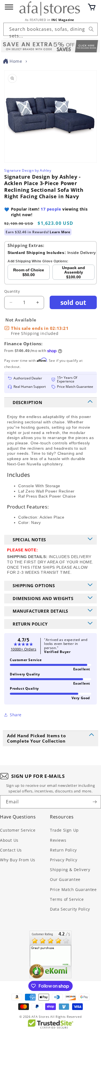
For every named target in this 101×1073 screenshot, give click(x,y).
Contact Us (11, 850)
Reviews (58, 840)
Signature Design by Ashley (27, 170)
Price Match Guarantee (73, 889)
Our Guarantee (65, 879)
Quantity (12, 291)
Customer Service (18, 830)
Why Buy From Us (17, 859)
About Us (9, 840)
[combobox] (50, 29)
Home (16, 61)
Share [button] (16, 714)
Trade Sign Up (64, 830)
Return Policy (63, 850)
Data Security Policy (70, 909)
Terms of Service (67, 899)
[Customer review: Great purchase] (50, 954)
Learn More (60, 232)
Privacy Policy (63, 859)
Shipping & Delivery (70, 869)
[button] (92, 7)
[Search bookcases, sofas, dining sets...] (91, 29)
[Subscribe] (94, 801)
